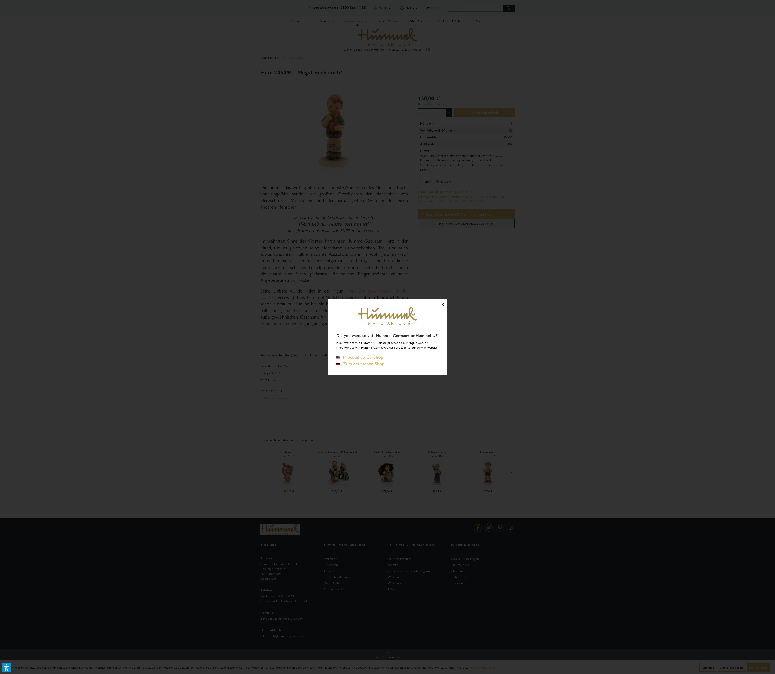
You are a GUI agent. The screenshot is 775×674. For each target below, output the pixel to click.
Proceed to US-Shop (361, 357)
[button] (6, 667)
